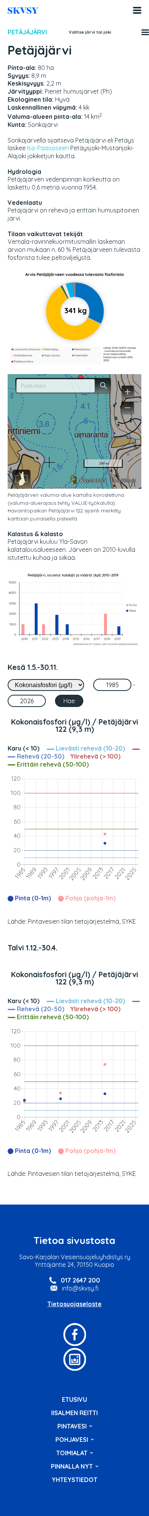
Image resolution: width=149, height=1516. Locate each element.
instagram (74, 1359)
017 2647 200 (80, 1280)
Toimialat (71, 1453)
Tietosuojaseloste (74, 1304)
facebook (74, 1334)
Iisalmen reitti (23, 10)
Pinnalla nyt (72, 1466)
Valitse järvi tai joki (90, 32)
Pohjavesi (71, 1439)
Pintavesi (72, 1426)
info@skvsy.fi (80, 1288)
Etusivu (74, 1399)
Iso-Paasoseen (48, 148)
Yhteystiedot (74, 1480)
